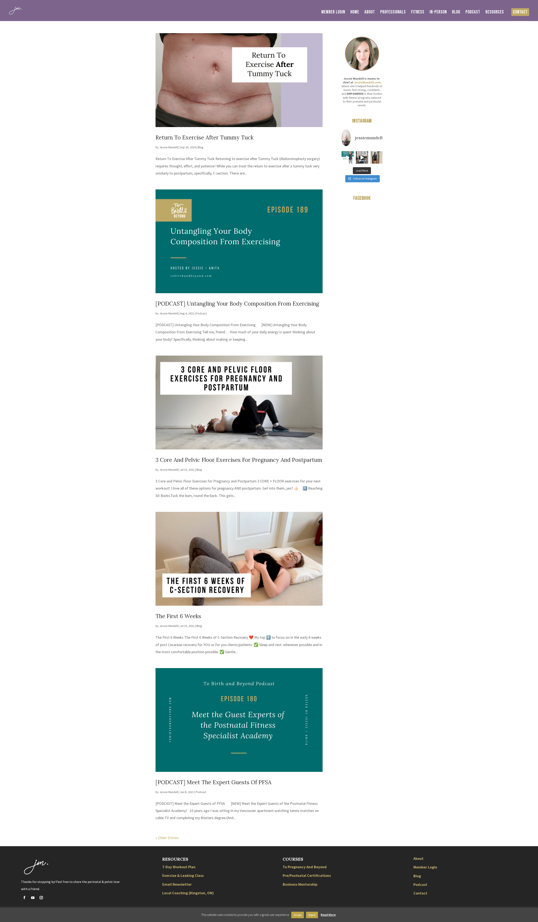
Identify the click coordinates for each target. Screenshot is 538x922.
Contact (520, 12)
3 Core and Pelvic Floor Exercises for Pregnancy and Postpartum (239, 459)
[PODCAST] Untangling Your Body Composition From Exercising (237, 303)
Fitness (417, 13)
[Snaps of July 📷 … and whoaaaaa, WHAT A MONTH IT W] (376, 157)
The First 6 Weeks (178, 616)
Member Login (333, 13)
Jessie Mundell (168, 147)
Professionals (393, 13)
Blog (456, 13)
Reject (312, 915)
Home (354, 13)
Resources (494, 13)
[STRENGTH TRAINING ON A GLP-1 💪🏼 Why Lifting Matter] (348, 157)
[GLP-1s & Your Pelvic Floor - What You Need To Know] (362, 157)
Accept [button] (297, 915)
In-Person (438, 13)
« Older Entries (167, 837)
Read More (328, 915)
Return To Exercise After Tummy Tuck (204, 137)
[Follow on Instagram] (41, 897)
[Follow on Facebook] (24, 897)
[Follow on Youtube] (32, 897)
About (369, 13)
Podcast (472, 13)
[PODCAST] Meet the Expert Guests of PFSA (214, 782)
